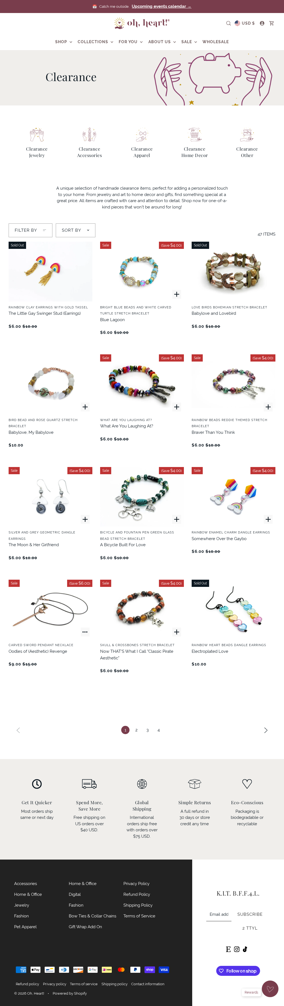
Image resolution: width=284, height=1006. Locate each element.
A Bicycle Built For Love (123, 544)
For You (129, 42)
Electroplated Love (210, 651)
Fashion (21, 916)
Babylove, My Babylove (31, 432)
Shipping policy (115, 984)
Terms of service (84, 984)
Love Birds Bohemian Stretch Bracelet (229, 307)
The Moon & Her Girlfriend (34, 544)
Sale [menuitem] (187, 42)
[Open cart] (271, 23)
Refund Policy (136, 894)
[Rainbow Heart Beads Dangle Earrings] (233, 609)
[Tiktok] (245, 948)
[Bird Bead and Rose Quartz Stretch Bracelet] (50, 384)
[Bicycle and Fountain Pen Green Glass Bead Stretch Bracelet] (142, 497)
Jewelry (21, 905)
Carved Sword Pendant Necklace (41, 645)
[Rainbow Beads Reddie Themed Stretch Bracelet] (233, 384)
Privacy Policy (136, 883)
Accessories (25, 883)
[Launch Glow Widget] (270, 989)
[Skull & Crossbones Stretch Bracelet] (142, 609)
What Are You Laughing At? (126, 420)
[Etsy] (228, 948)
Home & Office (28, 894)
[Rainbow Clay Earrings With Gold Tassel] (50, 271)
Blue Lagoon (112, 319)
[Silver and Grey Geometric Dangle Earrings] (50, 497)
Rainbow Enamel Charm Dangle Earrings (231, 532)
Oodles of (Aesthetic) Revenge (38, 651)
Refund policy (27, 984)
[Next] (266, 730)
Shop (61, 42)
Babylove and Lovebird (214, 313)
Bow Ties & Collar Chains (92, 916)
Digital (75, 894)
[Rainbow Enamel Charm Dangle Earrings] (233, 497)
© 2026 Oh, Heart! (29, 993)
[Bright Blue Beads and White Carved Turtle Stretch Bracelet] (142, 271)
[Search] (228, 23)
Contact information (147, 984)
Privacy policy (54, 984)
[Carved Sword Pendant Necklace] (50, 609)
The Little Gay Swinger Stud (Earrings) (45, 313)
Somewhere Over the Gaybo (219, 538)
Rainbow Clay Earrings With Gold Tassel (48, 307)
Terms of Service (139, 916)
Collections (93, 42)
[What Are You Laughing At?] (142, 384)
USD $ (248, 23)
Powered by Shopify (70, 993)
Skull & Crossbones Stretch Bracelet (137, 645)
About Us (160, 42)
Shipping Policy (138, 905)
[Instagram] (236, 948)
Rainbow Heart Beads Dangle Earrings (229, 645)
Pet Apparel (25, 926)
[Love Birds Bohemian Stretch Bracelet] (233, 271)
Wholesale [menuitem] (215, 42)
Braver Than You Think (213, 432)
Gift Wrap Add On (85, 926)
